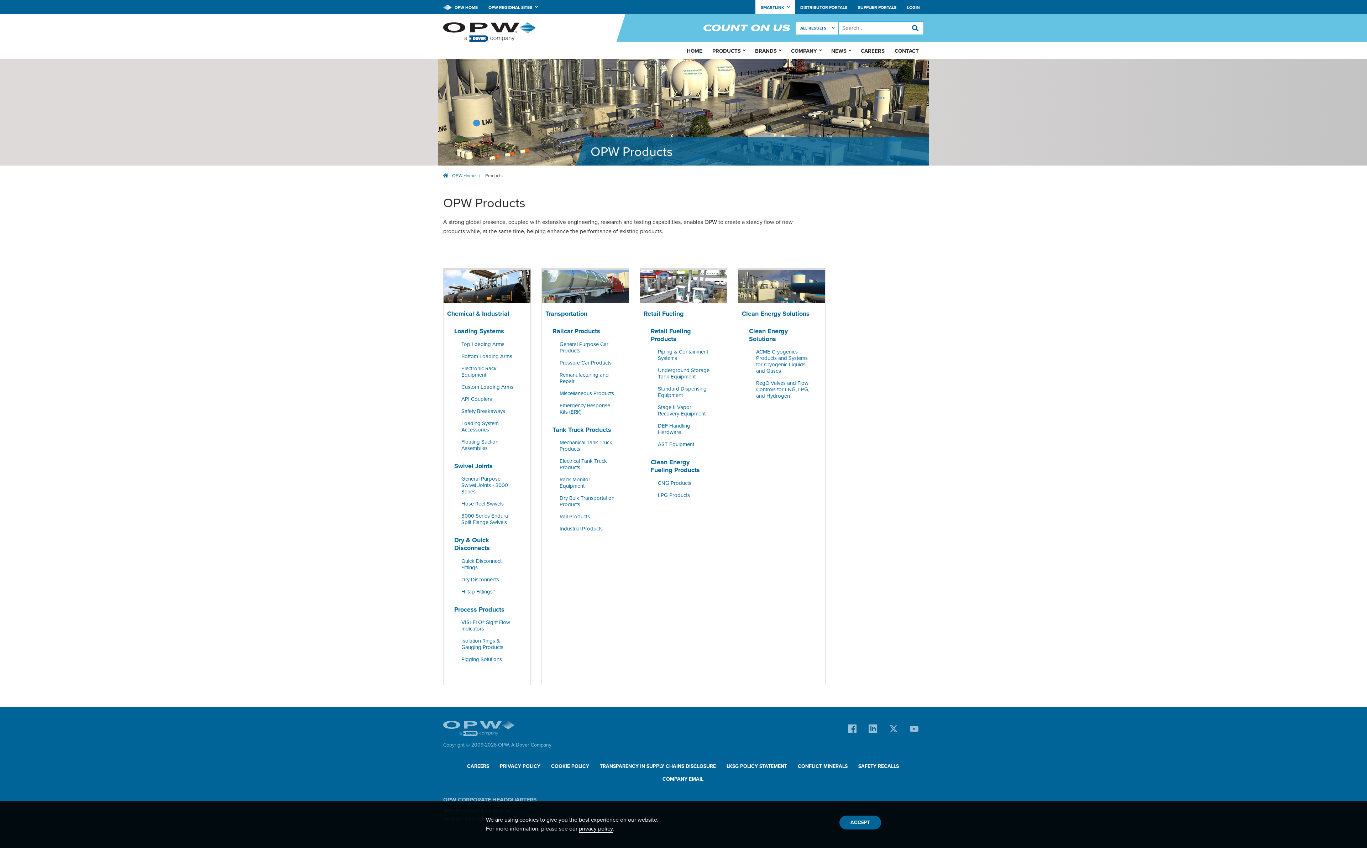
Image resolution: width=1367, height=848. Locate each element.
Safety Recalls (878, 766)
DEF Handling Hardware (674, 429)
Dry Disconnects (480, 579)
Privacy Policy (520, 766)
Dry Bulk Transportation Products (587, 501)
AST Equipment (676, 444)
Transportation (566, 314)
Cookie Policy (570, 766)
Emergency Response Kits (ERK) (585, 408)
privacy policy (596, 828)
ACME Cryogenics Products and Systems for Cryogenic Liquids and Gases (782, 362)
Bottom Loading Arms (486, 356)
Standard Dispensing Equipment (682, 392)
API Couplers (476, 399)
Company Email (682, 779)
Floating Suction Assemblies (479, 445)
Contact (907, 51)
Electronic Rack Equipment (479, 371)
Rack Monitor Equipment (575, 483)
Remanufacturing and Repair (584, 378)
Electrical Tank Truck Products (583, 464)
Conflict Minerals (823, 766)
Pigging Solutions (481, 659)
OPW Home (466, 7)
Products (494, 176)
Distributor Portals (823, 7)
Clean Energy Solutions (776, 314)
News (839, 51)
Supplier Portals (877, 7)
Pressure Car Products (586, 363)
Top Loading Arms (482, 344)
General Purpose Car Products (584, 347)
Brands (766, 51)
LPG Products (674, 495)
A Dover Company (531, 745)
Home (694, 51)
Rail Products (575, 517)
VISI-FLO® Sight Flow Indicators (485, 625)
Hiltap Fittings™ (478, 591)
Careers (873, 51)
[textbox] (881, 28)
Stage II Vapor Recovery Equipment (682, 410)
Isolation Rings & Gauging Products (482, 644)
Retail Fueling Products (671, 335)
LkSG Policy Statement (757, 766)
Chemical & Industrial (478, 314)
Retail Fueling (664, 314)
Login (913, 7)
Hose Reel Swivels (482, 504)
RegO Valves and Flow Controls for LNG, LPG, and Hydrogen (782, 389)
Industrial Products (581, 529)
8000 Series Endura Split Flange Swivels (484, 519)
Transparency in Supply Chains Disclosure (658, 766)
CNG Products (674, 483)
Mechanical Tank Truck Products (586, 446)
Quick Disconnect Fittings (481, 564)
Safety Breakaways (483, 411)
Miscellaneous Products (587, 393)
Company (804, 51)
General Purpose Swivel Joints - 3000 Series (484, 485)
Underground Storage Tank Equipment (683, 373)
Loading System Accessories (480, 426)
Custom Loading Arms (487, 387)
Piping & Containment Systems (683, 355)
